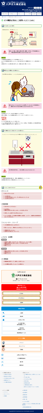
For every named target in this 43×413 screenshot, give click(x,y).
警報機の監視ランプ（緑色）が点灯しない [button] (14, 261)
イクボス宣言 (26, 401)
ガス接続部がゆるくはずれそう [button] (11, 224)
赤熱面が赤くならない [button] (9, 230)
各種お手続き (5, 13)
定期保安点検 (27, 383)
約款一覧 (25, 399)
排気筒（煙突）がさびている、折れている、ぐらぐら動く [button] (18, 242)
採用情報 (39, 13)
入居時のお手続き (7, 374)
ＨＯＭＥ (4, 16)
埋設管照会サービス (21, 332)
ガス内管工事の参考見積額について (21, 324)
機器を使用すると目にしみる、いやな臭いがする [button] (16, 210)
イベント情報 (28, 13)
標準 (35, 7)
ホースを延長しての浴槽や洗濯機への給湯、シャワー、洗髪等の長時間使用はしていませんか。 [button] (22, 216)
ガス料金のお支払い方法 (9, 378)
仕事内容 (25, 390)
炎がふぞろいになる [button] (9, 193)
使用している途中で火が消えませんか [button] (13, 213)
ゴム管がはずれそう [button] (9, 198)
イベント (21, 342)
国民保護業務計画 (27, 407)
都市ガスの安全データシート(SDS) (31, 386)
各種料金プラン (7, 380)
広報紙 (21, 349)
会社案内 (34, 13)
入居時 (21, 313)
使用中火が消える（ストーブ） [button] (11, 231)
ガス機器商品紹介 (21, 358)
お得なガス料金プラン (21, 355)
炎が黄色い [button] (7, 209)
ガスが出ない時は (28, 379)
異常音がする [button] (7, 244)
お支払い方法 (21, 319)
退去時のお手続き (7, 376)
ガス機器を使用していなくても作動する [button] (14, 264)
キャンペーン (21, 346)
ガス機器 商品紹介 (8, 382)
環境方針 (21, 365)
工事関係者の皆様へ (28, 384)
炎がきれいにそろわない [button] (10, 206)
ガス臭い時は (27, 377)
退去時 (21, 316)
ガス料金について (13, 13)
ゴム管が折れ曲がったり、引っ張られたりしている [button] (16, 197)
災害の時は (26, 381)
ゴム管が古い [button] (7, 196)
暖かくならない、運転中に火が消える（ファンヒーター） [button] (18, 227)
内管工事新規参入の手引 (21, 328)
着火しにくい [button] (7, 245)
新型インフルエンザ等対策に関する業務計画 (31, 404)
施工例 (21, 361)
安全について (21, 13)
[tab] (21, 193)
